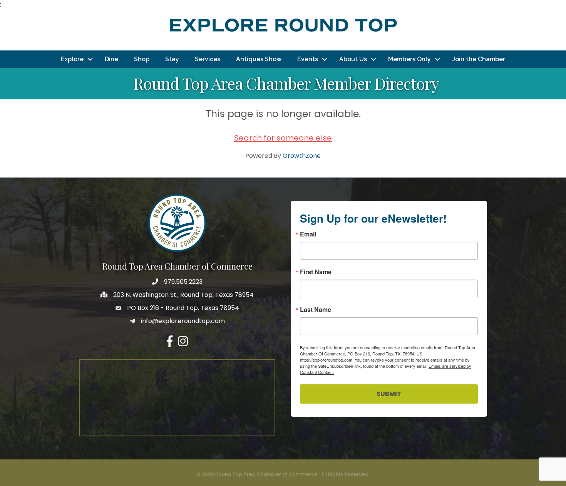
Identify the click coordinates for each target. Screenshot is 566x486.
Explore (72, 59)
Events (307, 59)
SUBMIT (389, 393)
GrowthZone (302, 155)
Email (308, 234)
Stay (172, 59)
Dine (111, 59)
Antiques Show (258, 59)
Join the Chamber (478, 59)
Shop (141, 59)
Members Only (409, 59)
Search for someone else (283, 137)
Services (207, 59)
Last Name (315, 310)
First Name (316, 272)
